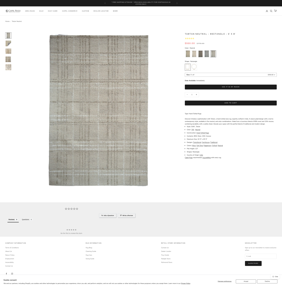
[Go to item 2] (8, 51)
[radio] (188, 53)
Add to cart (230, 103)
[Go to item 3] (8, 59)
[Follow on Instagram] (12, 274)
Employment (9, 259)
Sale (41, 11)
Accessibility (9, 262)
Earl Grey (200, 145)
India (201, 155)
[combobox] (231, 75)
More (115, 11)
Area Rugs (30, 11)
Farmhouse (206, 142)
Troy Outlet (165, 255)
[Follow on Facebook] (6, 274)
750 (192, 130)
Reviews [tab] (12, 219)
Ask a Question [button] (109, 215)
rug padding (206, 158)
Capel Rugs (189, 158)
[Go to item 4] (8, 67)
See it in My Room (230, 87)
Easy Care (53, 11)
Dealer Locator (101, 11)
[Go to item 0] (8, 35)
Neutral (197, 130)
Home (7, 21)
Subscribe (253, 263)
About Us (8, 251)
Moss (194, 145)
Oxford (214, 145)
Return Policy (9, 255)
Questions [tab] (25, 219)
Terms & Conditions (12, 248)
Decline (267, 281)
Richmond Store (166, 262)
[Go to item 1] (8, 43)
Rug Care (89, 255)
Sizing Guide (90, 259)
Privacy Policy (185, 283)
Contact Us (9, 266)
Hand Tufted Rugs (202, 133)
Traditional (213, 142)
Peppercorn (207, 145)
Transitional (197, 142)
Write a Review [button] (127, 215)
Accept (246, 281)
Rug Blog (89, 248)
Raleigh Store (165, 259)
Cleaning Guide (91, 251)
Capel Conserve (70, 11)
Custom (85, 11)
